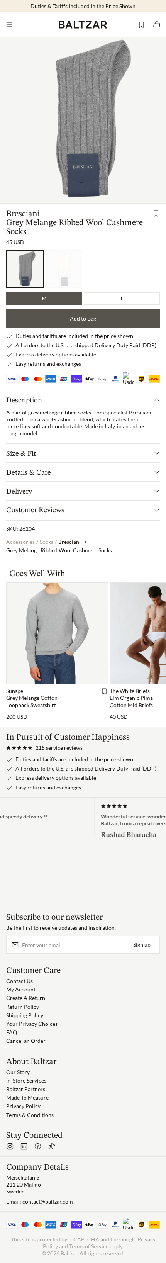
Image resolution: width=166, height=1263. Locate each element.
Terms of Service (88, 1246)
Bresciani (23, 214)
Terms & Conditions (30, 1115)
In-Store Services (26, 1080)
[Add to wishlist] (156, 213)
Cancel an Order (26, 1040)
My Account (21, 989)
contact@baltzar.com (47, 1201)
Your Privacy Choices (32, 1023)
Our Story (18, 1072)
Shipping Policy (24, 1015)
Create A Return (25, 998)
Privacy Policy (23, 1106)
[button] (44, 747)
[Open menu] (9, 25)
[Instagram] (10, 1146)
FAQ (11, 1032)
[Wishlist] (141, 25)
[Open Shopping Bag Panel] (157, 25)
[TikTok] (52, 1146)
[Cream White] (64, 269)
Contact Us (19, 981)
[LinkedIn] (24, 1146)
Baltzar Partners (25, 1089)
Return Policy (22, 1006)
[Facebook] (38, 1146)
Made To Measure (27, 1097)
